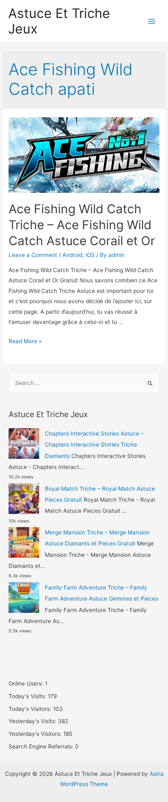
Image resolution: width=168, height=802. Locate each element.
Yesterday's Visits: (33, 721)
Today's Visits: (28, 696)
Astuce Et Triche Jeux (59, 21)
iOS (90, 255)
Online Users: (27, 683)
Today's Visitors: (31, 709)
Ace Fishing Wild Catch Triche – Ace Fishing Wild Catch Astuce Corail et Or (82, 224)
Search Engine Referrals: (42, 746)
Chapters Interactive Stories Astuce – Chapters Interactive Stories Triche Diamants (94, 444)
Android (72, 255)
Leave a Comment (33, 255)
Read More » (25, 341)
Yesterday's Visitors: (36, 734)
